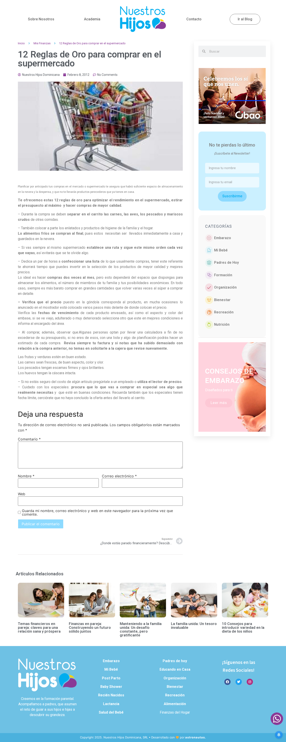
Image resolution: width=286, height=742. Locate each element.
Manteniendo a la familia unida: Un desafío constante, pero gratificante (141, 629)
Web (21, 494)
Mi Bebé (221, 250)
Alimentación (175, 704)
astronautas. (195, 737)
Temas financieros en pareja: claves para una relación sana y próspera (39, 627)
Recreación (223, 312)
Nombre (26, 476)
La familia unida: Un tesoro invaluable (194, 625)
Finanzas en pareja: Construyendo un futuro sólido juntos (90, 627)
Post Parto (111, 678)
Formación (223, 275)
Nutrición (221, 324)
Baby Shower (111, 687)
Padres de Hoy (226, 262)
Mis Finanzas (42, 43)
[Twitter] (239, 682)
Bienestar (222, 300)
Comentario (29, 439)
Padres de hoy (175, 661)
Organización (225, 287)
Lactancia (111, 704)
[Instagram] (250, 682)
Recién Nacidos (111, 695)
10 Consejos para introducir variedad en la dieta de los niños (243, 627)
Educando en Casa (175, 669)
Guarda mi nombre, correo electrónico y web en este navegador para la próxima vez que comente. (97, 512)
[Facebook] (227, 682)
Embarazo (222, 238)
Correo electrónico (119, 476)
